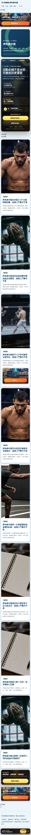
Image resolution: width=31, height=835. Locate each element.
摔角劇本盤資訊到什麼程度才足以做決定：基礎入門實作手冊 (15, 605)
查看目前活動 (15, 123)
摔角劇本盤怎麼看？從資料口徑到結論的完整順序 (15, 757)
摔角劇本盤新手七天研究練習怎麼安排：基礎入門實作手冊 (15, 355)
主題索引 (4, 819)
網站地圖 (23, 819)
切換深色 (21, 6)
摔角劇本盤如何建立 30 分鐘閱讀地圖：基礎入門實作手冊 (15, 200)
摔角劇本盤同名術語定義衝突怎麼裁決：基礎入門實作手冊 (15, 449)
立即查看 (23, 831)
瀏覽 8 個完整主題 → (8, 54)
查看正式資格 (15, 781)
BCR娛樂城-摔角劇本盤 (10, 2)
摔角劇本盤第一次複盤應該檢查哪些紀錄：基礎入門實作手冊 (15, 527)
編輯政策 (10, 819)
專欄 (11, 6)
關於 (15, 6)
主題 (7, 6)
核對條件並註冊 (15, 118)
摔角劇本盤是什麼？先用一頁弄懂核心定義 (15, 683)
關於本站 (17, 819)
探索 (3, 6)
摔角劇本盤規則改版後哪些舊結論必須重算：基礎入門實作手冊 (15, 278)
